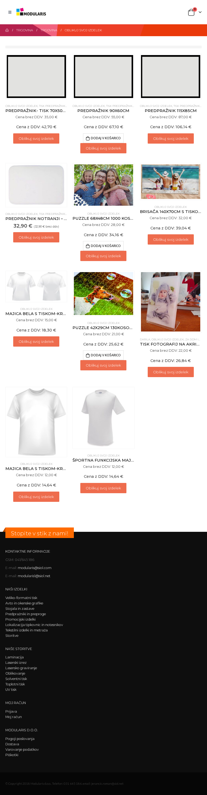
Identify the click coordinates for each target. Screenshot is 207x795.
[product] (36, 76)
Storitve (11, 636)
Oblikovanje (15, 673)
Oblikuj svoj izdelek (36, 138)
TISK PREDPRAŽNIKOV (54, 106)
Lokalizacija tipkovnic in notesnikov (34, 625)
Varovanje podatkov (22, 749)
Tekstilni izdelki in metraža (26, 630)
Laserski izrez (16, 663)
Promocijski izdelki (20, 619)
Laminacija (14, 657)
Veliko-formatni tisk (21, 598)
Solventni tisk (16, 679)
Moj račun (13, 717)
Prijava (11, 711)
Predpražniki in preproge (25, 614)
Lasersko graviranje (21, 668)
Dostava (12, 744)
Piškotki (11, 755)
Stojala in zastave (19, 609)
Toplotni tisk (15, 684)
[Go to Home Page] (7, 30)
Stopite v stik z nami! (39, 533)
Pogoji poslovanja (19, 739)
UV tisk (10, 690)
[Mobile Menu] (9, 12)
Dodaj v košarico (106, 138)
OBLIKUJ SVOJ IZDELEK (21, 106)
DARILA (145, 339)
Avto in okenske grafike (24, 603)
